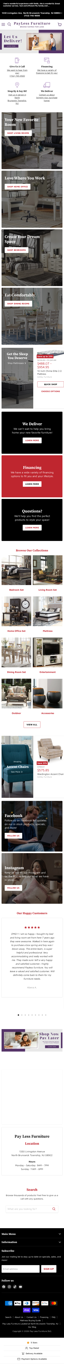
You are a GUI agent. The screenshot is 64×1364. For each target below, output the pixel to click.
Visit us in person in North (17, 96)
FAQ (53, 1317)
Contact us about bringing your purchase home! (46, 97)
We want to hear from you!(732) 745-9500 (17, 73)
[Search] (54, 1209)
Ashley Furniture (44, 377)
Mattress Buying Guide (30, 1320)
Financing (44, 1317)
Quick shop (50, 384)
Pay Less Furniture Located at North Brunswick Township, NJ (30, 1323)
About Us (19, 1317)
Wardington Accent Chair (50, 774)
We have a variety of (47, 70)
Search (8, 1317)
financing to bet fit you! (47, 73)
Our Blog (32, 1327)
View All (32, 724)
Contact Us (32, 1317)
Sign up (49, 1268)
